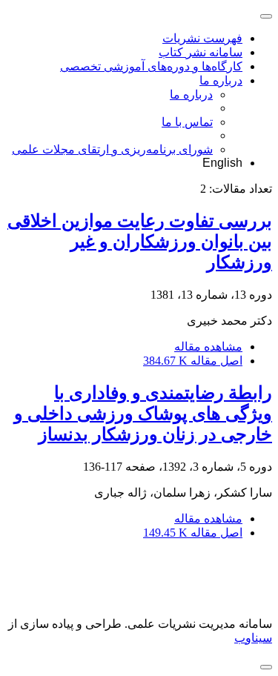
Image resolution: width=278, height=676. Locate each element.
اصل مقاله (192, 360)
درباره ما (220, 80)
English (222, 162)
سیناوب (253, 638)
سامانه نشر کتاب (200, 52)
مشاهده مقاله (208, 346)
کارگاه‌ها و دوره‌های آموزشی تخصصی (151, 66)
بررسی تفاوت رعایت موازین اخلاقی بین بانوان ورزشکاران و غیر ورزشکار (139, 241)
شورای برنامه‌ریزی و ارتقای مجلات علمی (112, 149)
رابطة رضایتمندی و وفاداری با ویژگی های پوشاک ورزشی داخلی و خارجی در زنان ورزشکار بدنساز (143, 413)
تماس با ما (187, 122)
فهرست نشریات (202, 38)
